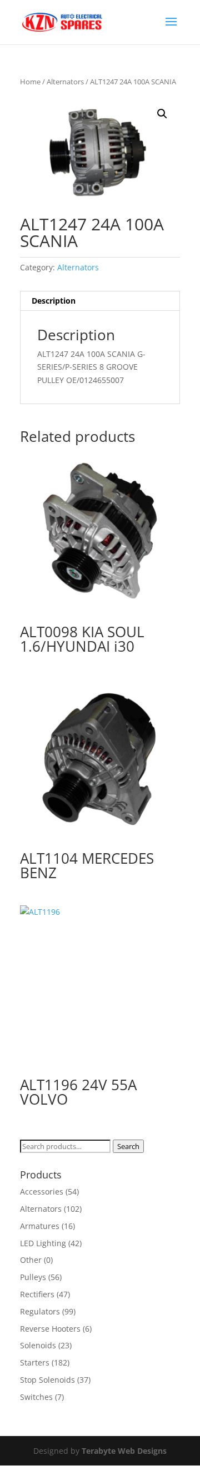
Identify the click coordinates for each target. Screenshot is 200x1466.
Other (31, 1260)
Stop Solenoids (47, 1379)
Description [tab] (54, 300)
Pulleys (33, 1277)
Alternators (65, 82)
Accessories (41, 1191)
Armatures (39, 1226)
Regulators (40, 1311)
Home (30, 82)
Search (128, 1146)
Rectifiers (37, 1294)
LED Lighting (43, 1243)
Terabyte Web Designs (124, 1450)
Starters (34, 1362)
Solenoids (38, 1345)
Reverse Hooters (50, 1328)
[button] (162, 114)
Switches (36, 1397)
